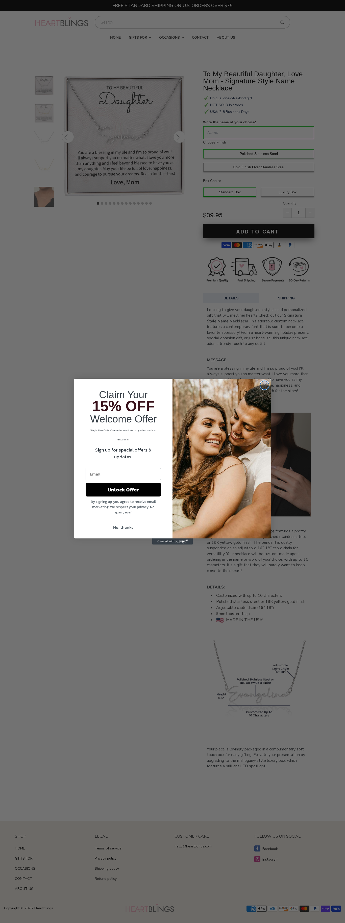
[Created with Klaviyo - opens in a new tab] (172, 541)
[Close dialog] (264, 385)
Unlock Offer (123, 489)
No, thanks (123, 527)
